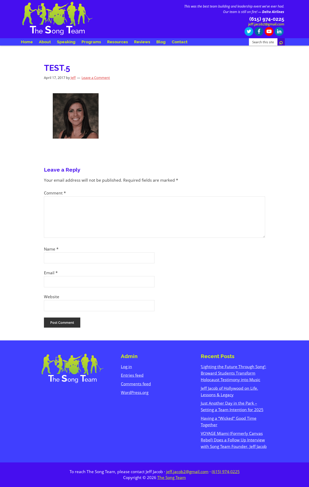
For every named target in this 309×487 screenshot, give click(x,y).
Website (51, 296)
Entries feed (132, 375)
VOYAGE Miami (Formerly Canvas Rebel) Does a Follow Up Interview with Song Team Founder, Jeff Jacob (234, 440)
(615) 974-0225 (226, 471)
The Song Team (171, 477)
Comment (55, 193)
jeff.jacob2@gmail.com (266, 24)
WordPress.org (134, 392)
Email (51, 273)
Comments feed (136, 384)
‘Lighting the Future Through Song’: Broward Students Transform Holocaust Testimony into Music (233, 373)
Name (51, 249)
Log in (126, 366)
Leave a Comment (96, 77)
